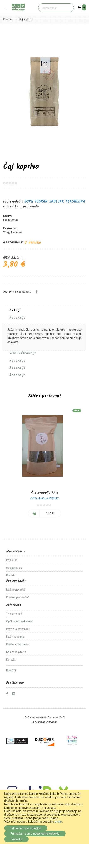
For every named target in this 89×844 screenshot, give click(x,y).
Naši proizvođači (16, 589)
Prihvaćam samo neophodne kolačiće (34, 833)
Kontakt (11, 575)
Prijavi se (11, 560)
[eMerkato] (18, 6)
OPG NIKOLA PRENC (44, 498)
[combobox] (56, 7)
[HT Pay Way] (72, 740)
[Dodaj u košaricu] (33, 513)
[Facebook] (8, 693)
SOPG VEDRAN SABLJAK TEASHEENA (54, 201)
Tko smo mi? (14, 613)
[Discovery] (44, 740)
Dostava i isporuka (17, 644)
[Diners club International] (17, 740)
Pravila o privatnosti (18, 629)
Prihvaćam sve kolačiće (25, 828)
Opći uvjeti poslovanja (19, 621)
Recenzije (17, 318)
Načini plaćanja (15, 636)
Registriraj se (14, 567)
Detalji (14, 311)
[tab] (44, 311)
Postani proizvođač (17, 597)
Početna (8, 19)
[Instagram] (14, 693)
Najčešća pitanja (16, 652)
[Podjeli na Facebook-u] (36, 291)
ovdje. (59, 821)
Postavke (16, 839)
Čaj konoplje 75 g (44, 492)
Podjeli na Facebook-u (17, 292)
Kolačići (11, 670)
